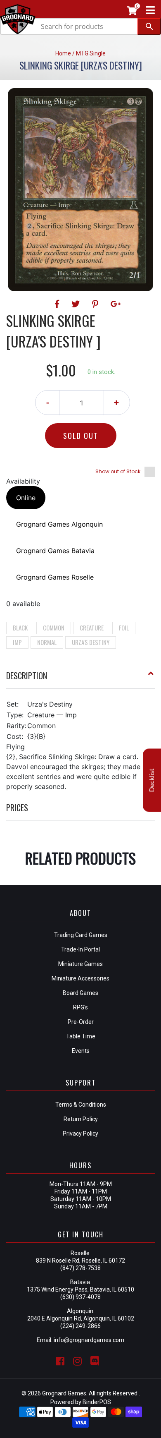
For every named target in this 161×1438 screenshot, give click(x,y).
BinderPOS (97, 1402)
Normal (47, 642)
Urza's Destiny (90, 642)
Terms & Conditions (80, 1104)
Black (20, 627)
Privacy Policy (80, 1133)
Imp (17, 642)
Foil (124, 627)
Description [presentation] (26, 675)
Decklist (152, 780)
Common (53, 627)
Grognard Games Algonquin (59, 524)
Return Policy (81, 1119)
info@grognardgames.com (89, 1340)
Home (63, 53)
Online (26, 498)
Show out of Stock (117, 471)
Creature (92, 627)
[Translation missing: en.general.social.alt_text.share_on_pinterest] (96, 304)
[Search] (149, 26)
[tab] (80, 678)
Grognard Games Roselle (55, 577)
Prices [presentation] (17, 807)
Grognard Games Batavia (55, 550)
